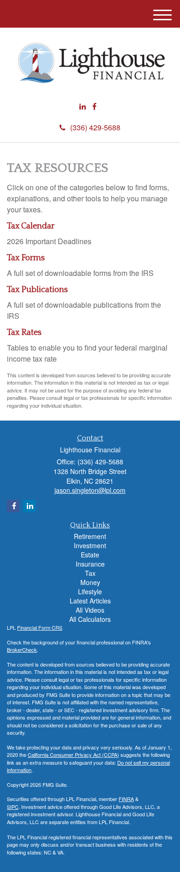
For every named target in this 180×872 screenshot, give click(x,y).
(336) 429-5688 (95, 127)
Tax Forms (26, 258)
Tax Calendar (30, 226)
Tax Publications (37, 289)
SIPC (12, 806)
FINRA (126, 798)
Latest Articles (90, 600)
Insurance (90, 563)
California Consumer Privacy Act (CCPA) (73, 754)
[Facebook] (94, 106)
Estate (90, 554)
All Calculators (90, 619)
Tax (90, 573)
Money (90, 582)
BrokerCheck (22, 649)
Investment (90, 545)
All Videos (90, 609)
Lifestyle (90, 591)
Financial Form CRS (39, 627)
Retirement (90, 536)
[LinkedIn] (82, 106)
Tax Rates (24, 332)
